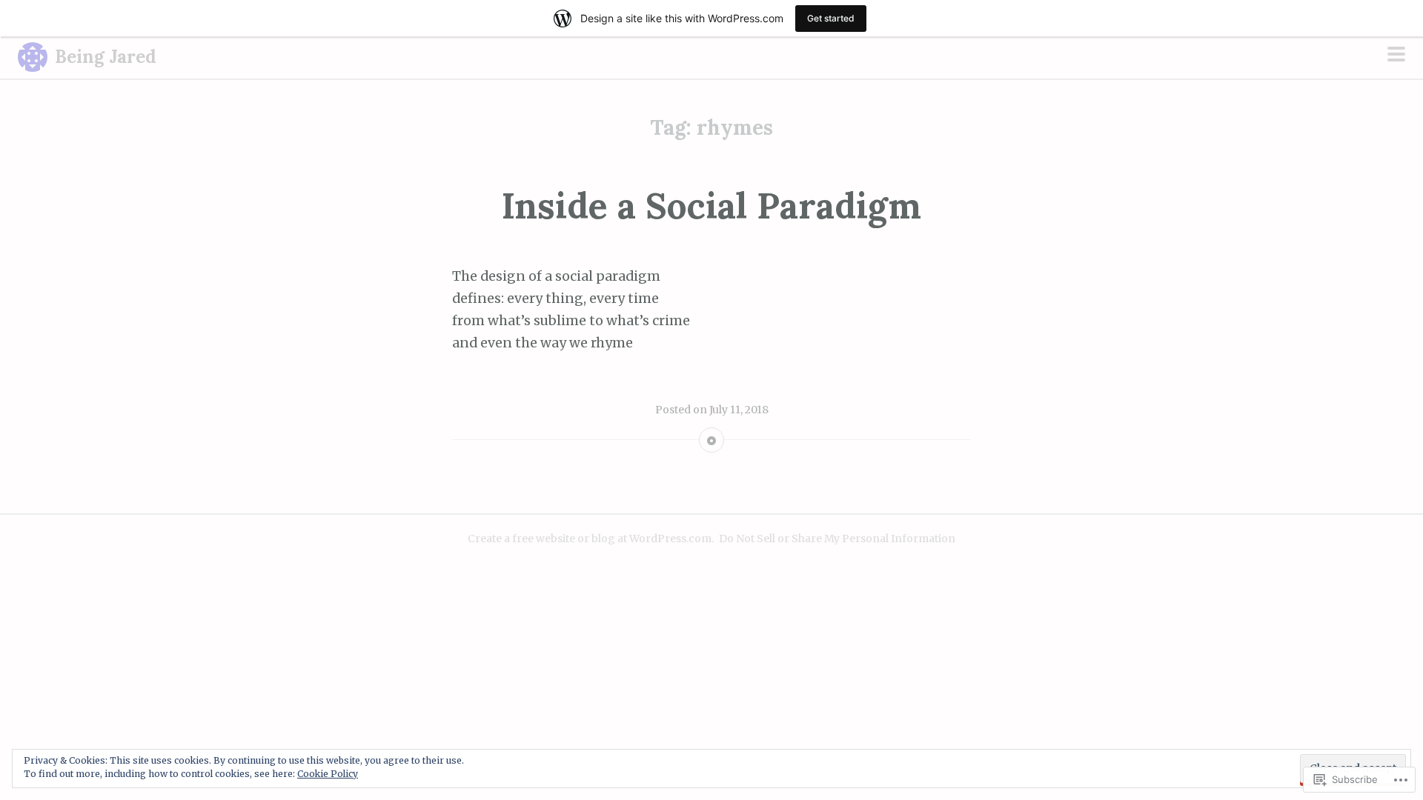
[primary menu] (1396, 55)
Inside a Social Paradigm (711, 205)
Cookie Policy (327, 773)
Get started (831, 18)
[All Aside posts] (711, 443)
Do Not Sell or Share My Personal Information (837, 538)
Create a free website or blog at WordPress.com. (591, 538)
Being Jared (105, 56)
